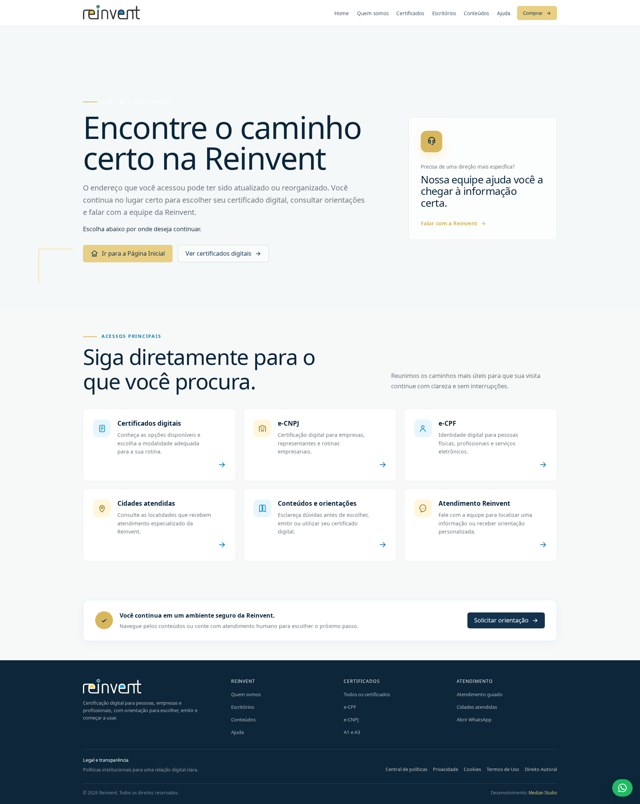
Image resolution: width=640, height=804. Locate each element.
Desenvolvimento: (524, 792)
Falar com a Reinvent (453, 223)
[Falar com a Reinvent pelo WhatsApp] (622, 788)
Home (341, 13)
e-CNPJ (351, 719)
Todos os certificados (367, 694)
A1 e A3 (352, 732)
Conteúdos (476, 13)
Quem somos (373, 13)
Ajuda (503, 13)
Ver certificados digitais (223, 253)
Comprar (537, 13)
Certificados (410, 13)
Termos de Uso (503, 769)
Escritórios (444, 13)
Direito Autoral (541, 769)
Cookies (472, 769)
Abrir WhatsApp (474, 719)
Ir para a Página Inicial (133, 253)
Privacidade (445, 769)
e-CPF (350, 707)
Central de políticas (406, 769)
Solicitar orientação (506, 620)
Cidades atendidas (477, 707)
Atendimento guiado (480, 694)
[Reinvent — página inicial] (111, 13)
